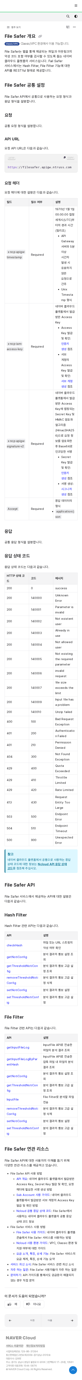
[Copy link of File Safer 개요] (40, 36)
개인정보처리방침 (35, 1345)
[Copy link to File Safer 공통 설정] (51, 85)
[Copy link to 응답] (18, 531)
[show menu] (76, 6)
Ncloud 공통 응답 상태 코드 (34, 1211)
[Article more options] (74, 27)
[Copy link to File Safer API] (41, 885)
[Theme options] (76, 16)
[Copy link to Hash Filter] (33, 915)
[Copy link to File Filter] (30, 1017)
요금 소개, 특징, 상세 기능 (33, 1253)
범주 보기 (16, 27)
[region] (41, 163)
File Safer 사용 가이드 (31, 1232)
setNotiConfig (17, 990)
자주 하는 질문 (19, 1270)
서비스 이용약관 (14, 1345)
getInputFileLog (18, 1047)
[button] (23, 1320)
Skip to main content (18, 6)
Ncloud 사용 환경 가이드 (32, 1243)
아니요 (37, 1304)
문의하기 (16, 1275)
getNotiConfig (17, 957)
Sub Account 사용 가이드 (33, 1195)
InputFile (13, 1099)
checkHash (14, 945)
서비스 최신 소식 (21, 1264)
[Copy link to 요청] (18, 115)
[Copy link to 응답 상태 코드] (36, 556)
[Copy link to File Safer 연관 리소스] (55, 1149)
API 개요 (22, 1179)
